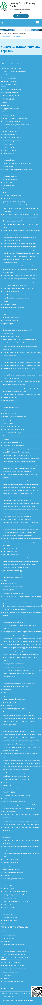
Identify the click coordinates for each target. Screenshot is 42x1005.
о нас (9, 33)
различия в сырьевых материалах (14, 609)
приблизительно (8, 333)
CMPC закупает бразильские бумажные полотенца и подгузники (21, 209)
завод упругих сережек (11, 317)
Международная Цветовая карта (14, 699)
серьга (5, 314)
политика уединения (10, 917)
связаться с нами (9, 64)
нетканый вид (7, 914)
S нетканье (6, 875)
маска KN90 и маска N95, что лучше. (16, 452)
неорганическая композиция (13, 442)
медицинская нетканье (11, 131)
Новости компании (9, 112)
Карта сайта (5, 1000)
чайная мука (7, 786)
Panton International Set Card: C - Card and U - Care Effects (20, 225)
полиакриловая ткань (10, 173)
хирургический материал (11, 109)
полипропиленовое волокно (12, 89)
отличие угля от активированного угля (16, 882)
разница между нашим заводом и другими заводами (21, 449)
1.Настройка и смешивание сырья (15, 285)
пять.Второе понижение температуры (16, 773)
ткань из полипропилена (11, 121)
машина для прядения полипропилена (16, 118)
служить (6, 580)
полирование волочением (12, 291)
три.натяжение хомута (11, 551)
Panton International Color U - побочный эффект (19, 340)
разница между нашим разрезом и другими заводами (21, 230)
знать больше (7, 705)
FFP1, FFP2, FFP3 (9, 792)
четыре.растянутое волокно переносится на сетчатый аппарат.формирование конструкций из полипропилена (22, 633)
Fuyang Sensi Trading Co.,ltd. (11, 68)
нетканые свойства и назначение (14, 802)
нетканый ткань (9, 85)
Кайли (5, 192)
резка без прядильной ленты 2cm (14, 343)
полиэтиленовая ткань (10, 92)
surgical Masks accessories (14, 927)
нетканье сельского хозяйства (13, 872)
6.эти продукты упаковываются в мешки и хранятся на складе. (22, 848)
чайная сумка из (8, 153)
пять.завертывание (9, 725)
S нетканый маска (9, 160)
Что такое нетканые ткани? (12, 221)
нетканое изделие (9, 157)
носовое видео (8, 144)
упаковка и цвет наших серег (13, 879)
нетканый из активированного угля (15, 891)
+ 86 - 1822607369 (9, 78)
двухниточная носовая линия (13, 593)
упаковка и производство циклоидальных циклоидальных (17, 164)
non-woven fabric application (15, 958)
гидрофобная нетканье (11, 336)
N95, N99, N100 (8, 99)
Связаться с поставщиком (21, 16)
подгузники (7, 696)
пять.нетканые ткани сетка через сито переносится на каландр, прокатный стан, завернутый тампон (22, 719)
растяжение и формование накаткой (15, 680)
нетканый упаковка (9, 150)
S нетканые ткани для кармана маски (16, 125)
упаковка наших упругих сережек (11, 36)
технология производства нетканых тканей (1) (19, 808)
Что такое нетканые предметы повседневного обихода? (22, 606)
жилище (4, 33)
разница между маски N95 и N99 (14, 895)
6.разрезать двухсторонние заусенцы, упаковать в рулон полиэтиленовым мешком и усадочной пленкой (21, 822)
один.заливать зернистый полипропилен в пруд (19, 237)
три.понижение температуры (13, 571)
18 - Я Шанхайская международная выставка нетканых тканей (22, 597)
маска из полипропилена (11, 141)
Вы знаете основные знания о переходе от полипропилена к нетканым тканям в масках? (19, 713)
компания (6, 105)
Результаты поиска (9, 898)
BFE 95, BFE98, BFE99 (11, 96)
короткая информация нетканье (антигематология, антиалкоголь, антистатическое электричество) (20, 216)
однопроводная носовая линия (13, 429)
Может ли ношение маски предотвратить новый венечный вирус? (20, 347)
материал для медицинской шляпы (15, 417)
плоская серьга (8, 198)
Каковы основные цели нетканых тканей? (17, 330)
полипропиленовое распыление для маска (17, 169)
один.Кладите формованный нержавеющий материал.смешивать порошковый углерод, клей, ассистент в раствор (20, 269)
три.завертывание (9, 400)
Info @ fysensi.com (10, 81)
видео (5, 782)
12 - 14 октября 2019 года (12, 433)
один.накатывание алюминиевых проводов (18, 288)
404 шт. (5, 911)
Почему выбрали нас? (19, 33)
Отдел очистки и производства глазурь (16, 795)
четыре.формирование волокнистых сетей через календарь (20, 626)
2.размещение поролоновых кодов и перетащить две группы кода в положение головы (21, 383)
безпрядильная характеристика (14, 445)
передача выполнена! (10, 920)
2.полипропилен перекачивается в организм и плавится (22, 352)
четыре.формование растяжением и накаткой (19, 683)
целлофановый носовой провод (14, 202)
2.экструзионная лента (11, 397)
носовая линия (8, 423)
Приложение (7, 689)
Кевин (5, 189)
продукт (6, 301)
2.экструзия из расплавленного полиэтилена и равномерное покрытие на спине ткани (19, 370)
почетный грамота (9, 304)
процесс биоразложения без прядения (16, 901)
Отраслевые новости (10, 311)
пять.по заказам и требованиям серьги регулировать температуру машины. (21, 748)
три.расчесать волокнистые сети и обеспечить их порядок (20, 476)
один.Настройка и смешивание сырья (16, 295)
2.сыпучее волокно (9, 356)
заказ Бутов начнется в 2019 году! (15, 205)
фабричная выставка (10, 413)
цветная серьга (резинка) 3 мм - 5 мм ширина (19, 603)
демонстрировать (9, 420)
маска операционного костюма (13, 307)
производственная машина (12, 137)
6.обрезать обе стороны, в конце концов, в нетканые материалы (21, 816)
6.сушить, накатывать (10, 859)
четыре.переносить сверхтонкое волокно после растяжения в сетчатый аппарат (19, 620)
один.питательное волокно (12, 240)
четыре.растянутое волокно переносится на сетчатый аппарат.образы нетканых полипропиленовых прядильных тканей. (22, 673)
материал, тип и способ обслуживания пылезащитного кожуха (22, 614)
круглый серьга (8, 323)
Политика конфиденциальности (22, 1000)
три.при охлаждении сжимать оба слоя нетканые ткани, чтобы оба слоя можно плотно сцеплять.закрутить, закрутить (22, 542)
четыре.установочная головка (13, 664)
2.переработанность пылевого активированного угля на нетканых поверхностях (22, 376)
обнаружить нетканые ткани (13, 587)
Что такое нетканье (9, 811)
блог (4, 692)
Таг (4, 923)
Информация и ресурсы (11, 869)
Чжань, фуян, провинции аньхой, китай (14, 73)
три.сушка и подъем (10, 548)
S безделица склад (9, 186)
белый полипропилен (10, 134)
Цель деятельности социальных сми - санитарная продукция (20, 437)
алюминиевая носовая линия (13, 327)
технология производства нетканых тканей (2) (19, 805)
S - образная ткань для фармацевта (15, 128)
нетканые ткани (8, 907)
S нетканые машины (10, 176)
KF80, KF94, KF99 (9, 702)
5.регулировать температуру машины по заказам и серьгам (21, 755)
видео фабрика (8, 182)
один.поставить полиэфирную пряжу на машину (20, 275)
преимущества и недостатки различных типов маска (21, 234)
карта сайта (7, 904)
